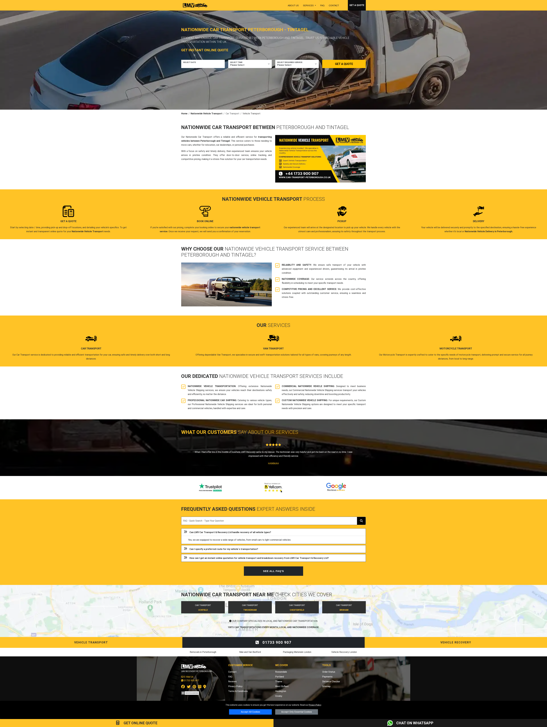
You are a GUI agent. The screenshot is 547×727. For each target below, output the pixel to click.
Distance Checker (331, 681)
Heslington (280, 691)
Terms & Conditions (238, 691)
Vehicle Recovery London (344, 652)
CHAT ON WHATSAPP (414, 723)
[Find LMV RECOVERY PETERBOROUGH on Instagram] (199, 687)
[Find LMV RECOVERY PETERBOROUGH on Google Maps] (204, 687)
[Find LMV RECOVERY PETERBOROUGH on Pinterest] (194, 687)
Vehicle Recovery (455, 642)
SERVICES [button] (308, 5)
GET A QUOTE (356, 5)
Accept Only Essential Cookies (296, 711)
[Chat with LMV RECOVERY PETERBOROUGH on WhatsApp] (391, 723)
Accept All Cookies (250, 711)
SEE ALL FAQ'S (273, 571)
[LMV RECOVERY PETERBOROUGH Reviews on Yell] (273, 487)
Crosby (278, 696)
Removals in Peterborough (203, 652)
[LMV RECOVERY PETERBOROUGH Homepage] (195, 5)
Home (184, 113)
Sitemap (326, 686)
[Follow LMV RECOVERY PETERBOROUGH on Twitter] (189, 687)
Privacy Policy (315, 705)
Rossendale (281, 671)
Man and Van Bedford (250, 652)
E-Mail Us (188, 676)
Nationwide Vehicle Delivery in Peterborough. (489, 231)
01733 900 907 (276, 642)
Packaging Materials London (297, 652)
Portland (279, 676)
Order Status (328, 671)
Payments (327, 676)
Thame (278, 681)
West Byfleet (282, 686)
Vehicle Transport (91, 642)
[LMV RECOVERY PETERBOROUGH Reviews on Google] (336, 487)
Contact (334, 5)
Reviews (232, 681)
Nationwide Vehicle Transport (206, 113)
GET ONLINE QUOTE (140, 723)
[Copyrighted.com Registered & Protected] (190, 693)
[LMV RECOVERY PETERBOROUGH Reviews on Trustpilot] (211, 487)
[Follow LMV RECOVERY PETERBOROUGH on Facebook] (183, 687)
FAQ (322, 5)
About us (293, 5)
